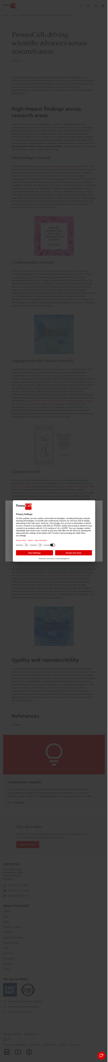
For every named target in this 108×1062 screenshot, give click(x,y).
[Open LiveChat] (99, 1056)
